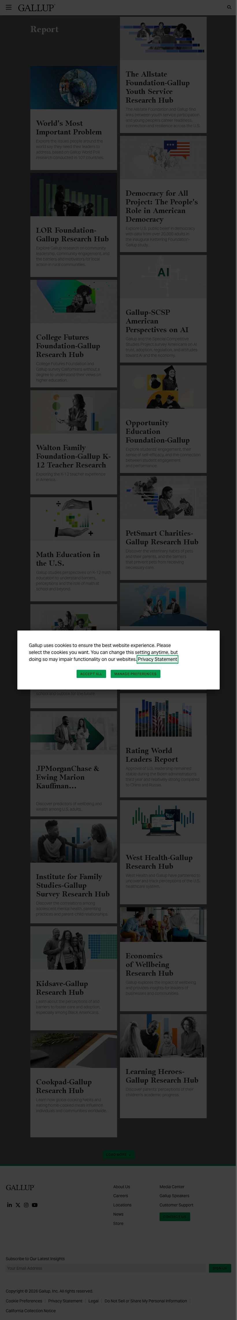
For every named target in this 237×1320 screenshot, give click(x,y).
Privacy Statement (157, 659)
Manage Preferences (135, 674)
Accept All (91, 674)
